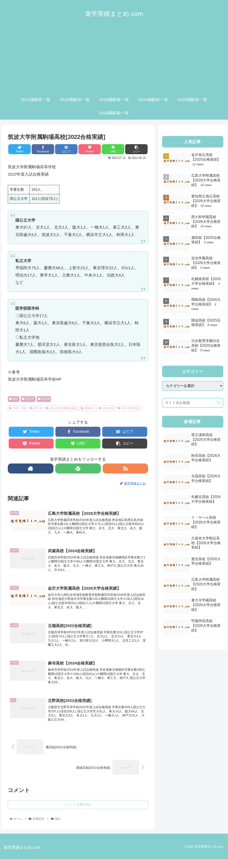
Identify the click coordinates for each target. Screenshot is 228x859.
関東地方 (89, 408)
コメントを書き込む (78, 804)
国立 (15, 398)
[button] (219, 402)
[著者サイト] (30, 468)
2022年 (29, 398)
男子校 (38, 408)
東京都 (46, 398)
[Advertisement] (114, 59)
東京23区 (108, 408)
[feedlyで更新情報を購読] (78, 468)
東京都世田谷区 (131, 408)
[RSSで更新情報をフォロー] (125, 468)
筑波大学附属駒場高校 (63, 408)
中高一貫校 (19, 408)
